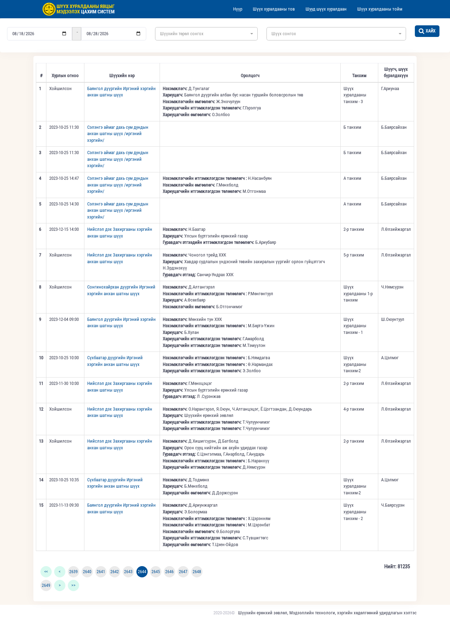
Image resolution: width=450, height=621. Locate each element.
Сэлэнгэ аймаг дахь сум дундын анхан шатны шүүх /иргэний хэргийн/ (117, 134)
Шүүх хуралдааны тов (274, 9)
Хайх (431, 30)
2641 (101, 571)
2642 (114, 571)
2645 (156, 571)
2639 (73, 571)
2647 (183, 571)
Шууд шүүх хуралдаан (326, 9)
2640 (87, 571)
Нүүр (237, 9)
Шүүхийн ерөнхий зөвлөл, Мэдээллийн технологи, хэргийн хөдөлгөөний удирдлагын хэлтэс (327, 612)
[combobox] (206, 33)
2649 (46, 585)
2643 (128, 571)
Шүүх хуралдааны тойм (379, 9)
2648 (197, 571)
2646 (169, 571)
